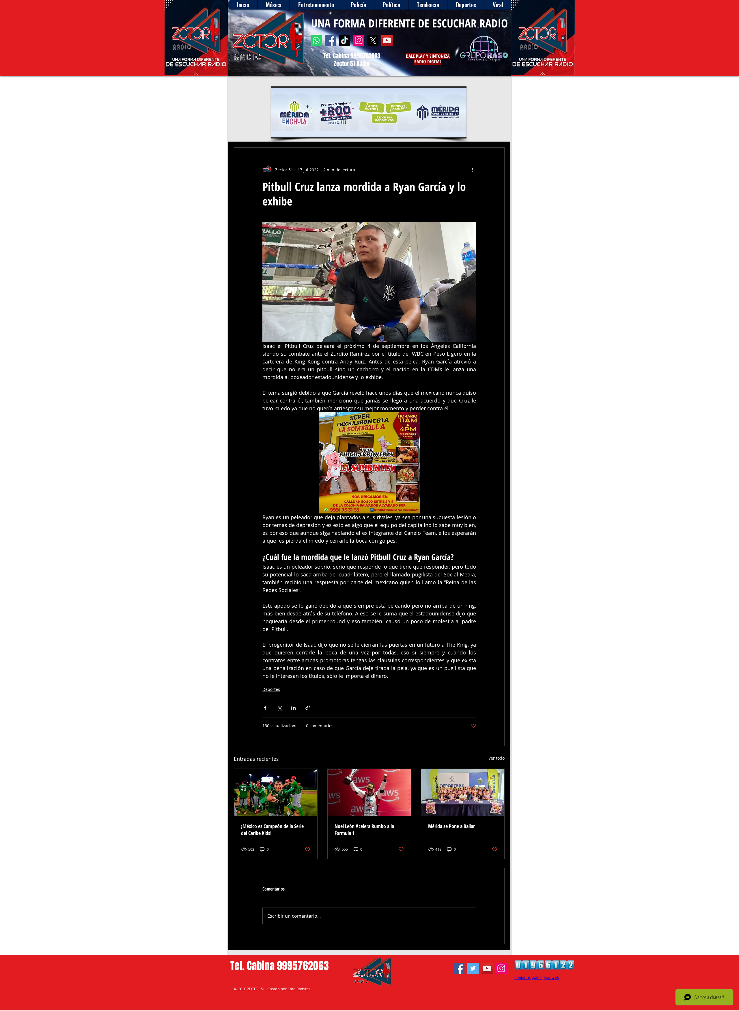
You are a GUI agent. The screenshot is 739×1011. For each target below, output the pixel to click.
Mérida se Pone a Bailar (451, 826)
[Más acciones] (472, 169)
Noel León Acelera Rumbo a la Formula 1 (364, 829)
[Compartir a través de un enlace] (307, 708)
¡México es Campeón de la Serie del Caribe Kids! (272, 829)
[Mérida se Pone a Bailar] (462, 792)
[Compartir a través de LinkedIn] (293, 708)
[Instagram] (358, 40)
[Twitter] (473, 968)
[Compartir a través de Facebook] (265, 708)
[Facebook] (330, 40)
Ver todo (496, 758)
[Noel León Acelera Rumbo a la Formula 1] (369, 792)
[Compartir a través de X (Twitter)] (279, 708)
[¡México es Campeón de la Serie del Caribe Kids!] (275, 792)
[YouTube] (387, 40)
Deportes (271, 689)
